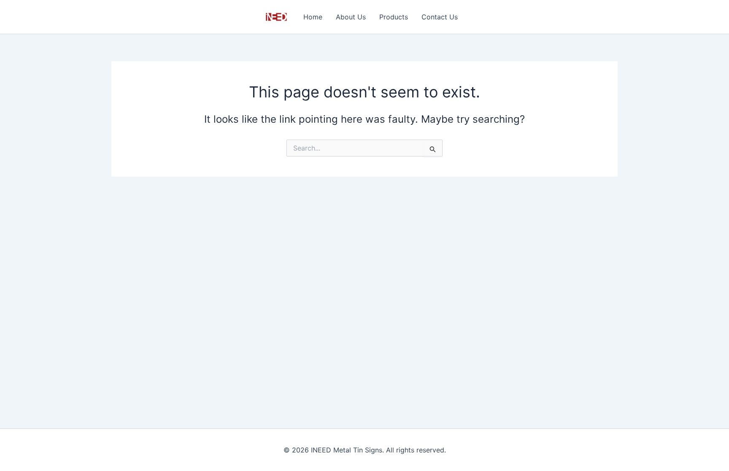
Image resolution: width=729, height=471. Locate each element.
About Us (351, 17)
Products (393, 17)
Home (312, 17)
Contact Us (439, 17)
